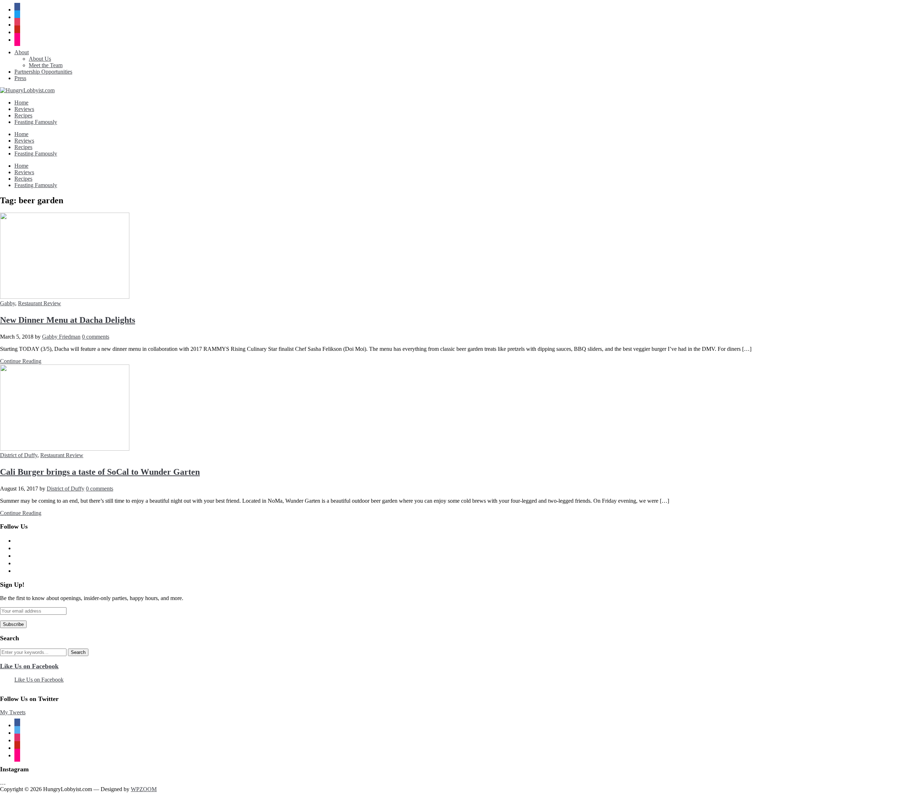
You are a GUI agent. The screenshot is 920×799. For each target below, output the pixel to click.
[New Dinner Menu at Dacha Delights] (64, 297)
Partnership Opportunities (43, 72)
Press (20, 78)
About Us (40, 59)
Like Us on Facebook (29, 666)
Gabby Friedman (61, 337)
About (21, 52)
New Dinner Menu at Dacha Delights (67, 320)
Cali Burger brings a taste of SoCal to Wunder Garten (100, 472)
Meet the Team (46, 65)
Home (21, 102)
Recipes (23, 115)
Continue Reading (20, 361)
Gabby (7, 303)
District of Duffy (18, 455)
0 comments (95, 337)
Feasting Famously (35, 122)
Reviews (24, 109)
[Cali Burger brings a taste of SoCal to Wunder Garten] (64, 449)
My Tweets (13, 712)
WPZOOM (144, 789)
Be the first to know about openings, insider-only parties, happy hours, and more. (91, 598)
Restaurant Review (39, 303)
